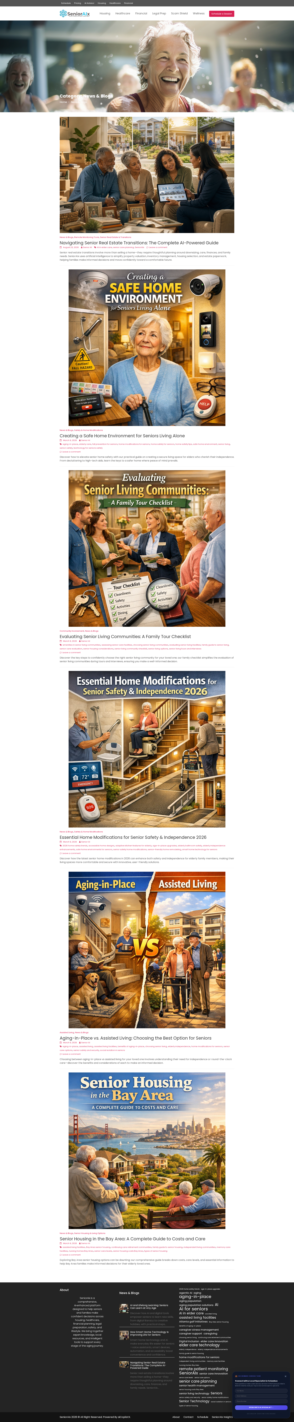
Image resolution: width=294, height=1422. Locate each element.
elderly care (85, 444)
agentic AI (185, 1293)
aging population (190, 1301)
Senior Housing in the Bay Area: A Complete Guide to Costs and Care (132, 1239)
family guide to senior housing (168, 1247)
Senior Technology (194, 1401)
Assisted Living (67, 1032)
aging (197, 1293)
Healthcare (115, 3)
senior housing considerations (98, 648)
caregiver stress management (199, 1329)
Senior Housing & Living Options (89, 1233)
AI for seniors (193, 1309)
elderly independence (179, 1046)
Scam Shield (179, 13)
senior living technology (194, 1393)
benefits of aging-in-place (131, 1046)
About (176, 1417)
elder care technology (199, 1345)
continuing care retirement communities (131, 1247)
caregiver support (190, 1333)
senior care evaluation (71, 648)
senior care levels (103, 1251)
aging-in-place (70, 444)
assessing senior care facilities (117, 644)
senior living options (158, 648)
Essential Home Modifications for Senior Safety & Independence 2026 (133, 837)
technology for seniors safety (88, 447)
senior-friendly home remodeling (164, 849)
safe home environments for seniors (94, 849)
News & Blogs (66, 237)
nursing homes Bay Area (81, 1251)
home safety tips (183, 444)
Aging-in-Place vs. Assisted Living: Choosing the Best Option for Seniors (135, 1038)
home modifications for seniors (134, 444)
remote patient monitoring (203, 1369)
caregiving (210, 1333)
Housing (102, 3)
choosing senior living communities (150, 644)
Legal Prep (159, 13)
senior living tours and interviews (185, 648)
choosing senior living (156, 1046)
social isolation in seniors (112, 1050)
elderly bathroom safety (190, 845)
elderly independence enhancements (213, 1349)
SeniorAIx (139, 247)
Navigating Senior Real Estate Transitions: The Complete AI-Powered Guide (139, 243)
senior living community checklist (131, 648)
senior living (224, 444)
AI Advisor (89, 3)
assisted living (86, 1046)
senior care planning (123, 247)
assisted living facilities (105, 1046)
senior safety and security (86, 1050)
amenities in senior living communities (81, 644)
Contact (188, 1417)
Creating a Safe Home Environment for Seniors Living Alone (122, 436)
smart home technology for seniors (199, 849)
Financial (128, 3)
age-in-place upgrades (165, 845)
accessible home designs (101, 845)
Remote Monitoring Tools (86, 237)
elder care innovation (214, 1341)
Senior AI (87, 247)
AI (216, 1305)
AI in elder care (104, 247)
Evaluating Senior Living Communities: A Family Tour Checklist (125, 637)
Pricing (77, 3)
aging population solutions (196, 1305)
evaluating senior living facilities (185, 644)
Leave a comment (158, 247)
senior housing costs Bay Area (128, 1251)
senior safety (66, 447)
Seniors (216, 1393)
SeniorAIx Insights (222, 1417)
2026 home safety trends (75, 845)
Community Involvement (72, 631)
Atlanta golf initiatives (193, 1321)
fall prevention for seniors (105, 444)
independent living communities (200, 1247)
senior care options (202, 1377)
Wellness (199, 13)
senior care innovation (213, 1373)
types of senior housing (155, 1251)
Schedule (66, 3)
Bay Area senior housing (98, 1247)
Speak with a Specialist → (261, 1407)
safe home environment (205, 444)
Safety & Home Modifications (88, 430)
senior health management (197, 1385)
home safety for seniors (162, 444)
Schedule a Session (221, 13)
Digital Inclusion (189, 1341)
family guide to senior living (215, 644)
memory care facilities (216, 1361)
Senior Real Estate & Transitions (115, 237)
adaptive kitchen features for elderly (133, 845)
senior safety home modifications (130, 849)
